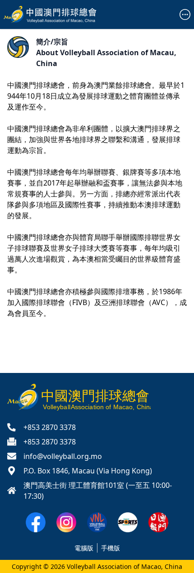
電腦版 (83, 548)
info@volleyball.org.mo (62, 456)
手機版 (110, 548)
